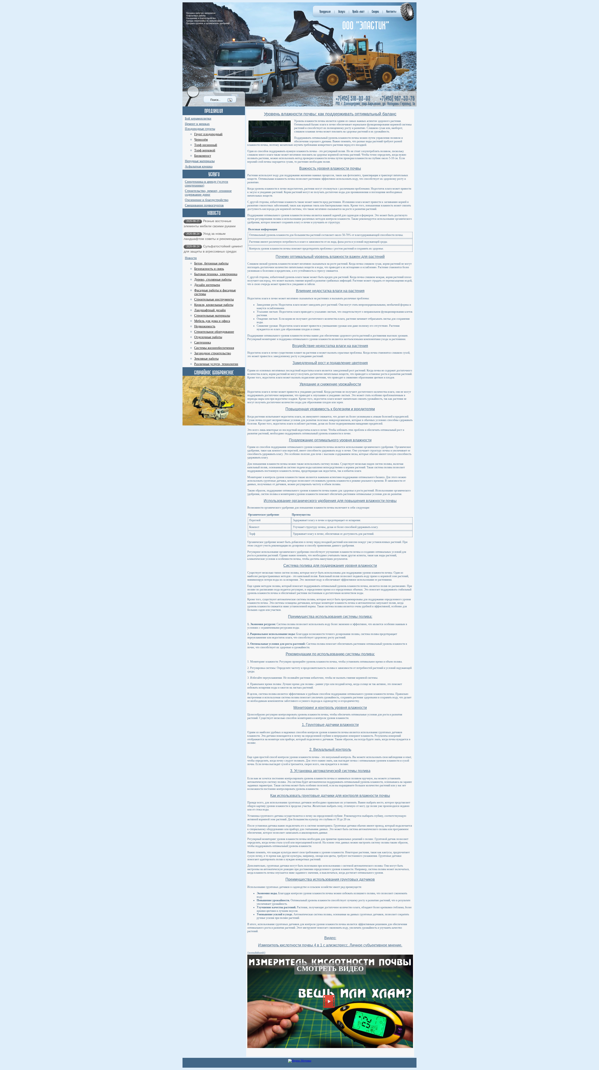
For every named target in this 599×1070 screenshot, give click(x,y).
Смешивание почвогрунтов (204, 205)
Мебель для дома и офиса (212, 321)
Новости (191, 258)
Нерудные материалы (200, 161)
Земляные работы (206, 358)
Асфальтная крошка (198, 166)
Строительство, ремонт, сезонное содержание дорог (208, 192)
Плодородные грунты (200, 129)
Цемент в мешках (197, 124)
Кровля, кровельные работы (213, 305)
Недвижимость (204, 326)
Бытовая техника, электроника (215, 274)
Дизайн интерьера (207, 285)
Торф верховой (204, 150)
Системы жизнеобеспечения (214, 348)
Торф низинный (205, 145)
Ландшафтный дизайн (210, 310)
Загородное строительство (212, 353)
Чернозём (201, 139)
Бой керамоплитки (198, 118)
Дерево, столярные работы (212, 279)
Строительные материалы (212, 315)
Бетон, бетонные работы (211, 263)
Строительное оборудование (214, 331)
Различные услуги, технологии (216, 364)
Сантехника (202, 342)
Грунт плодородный (208, 134)
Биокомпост (202, 156)
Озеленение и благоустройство (206, 200)
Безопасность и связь (209, 269)
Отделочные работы (208, 337)
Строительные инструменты (214, 299)
